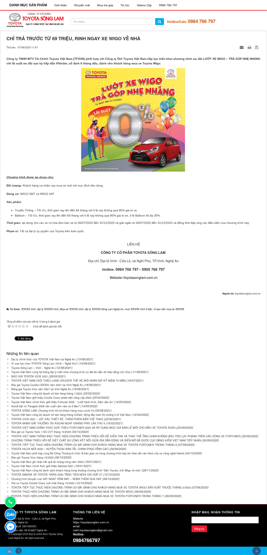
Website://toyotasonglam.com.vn (133, 277)
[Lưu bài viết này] (257, 47)
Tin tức (125, 5)
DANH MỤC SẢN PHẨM (28, 5)
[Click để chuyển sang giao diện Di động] (18, 551)
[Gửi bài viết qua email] (242, 47)
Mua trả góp (105, 5)
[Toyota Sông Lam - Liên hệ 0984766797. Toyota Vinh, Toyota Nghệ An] (35, 20)
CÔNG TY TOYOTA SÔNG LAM (32, 512)
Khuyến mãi (82, 5)
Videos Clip (144, 5)
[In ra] (250, 47)
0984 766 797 (168, 5)
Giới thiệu (60, 5)
